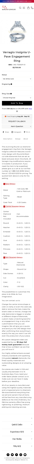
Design (18, 139)
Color (5, 282)
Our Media (17, 439)
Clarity (5, 286)
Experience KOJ (17, 431)
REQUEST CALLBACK (17, 121)
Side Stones (8, 273)
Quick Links (17, 424)
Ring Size (6, 94)
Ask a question (17, 126)
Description (7, 139)
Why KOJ (17, 446)
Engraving (6, 84)
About (25, 139)
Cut (5, 278)
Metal (4, 75)
